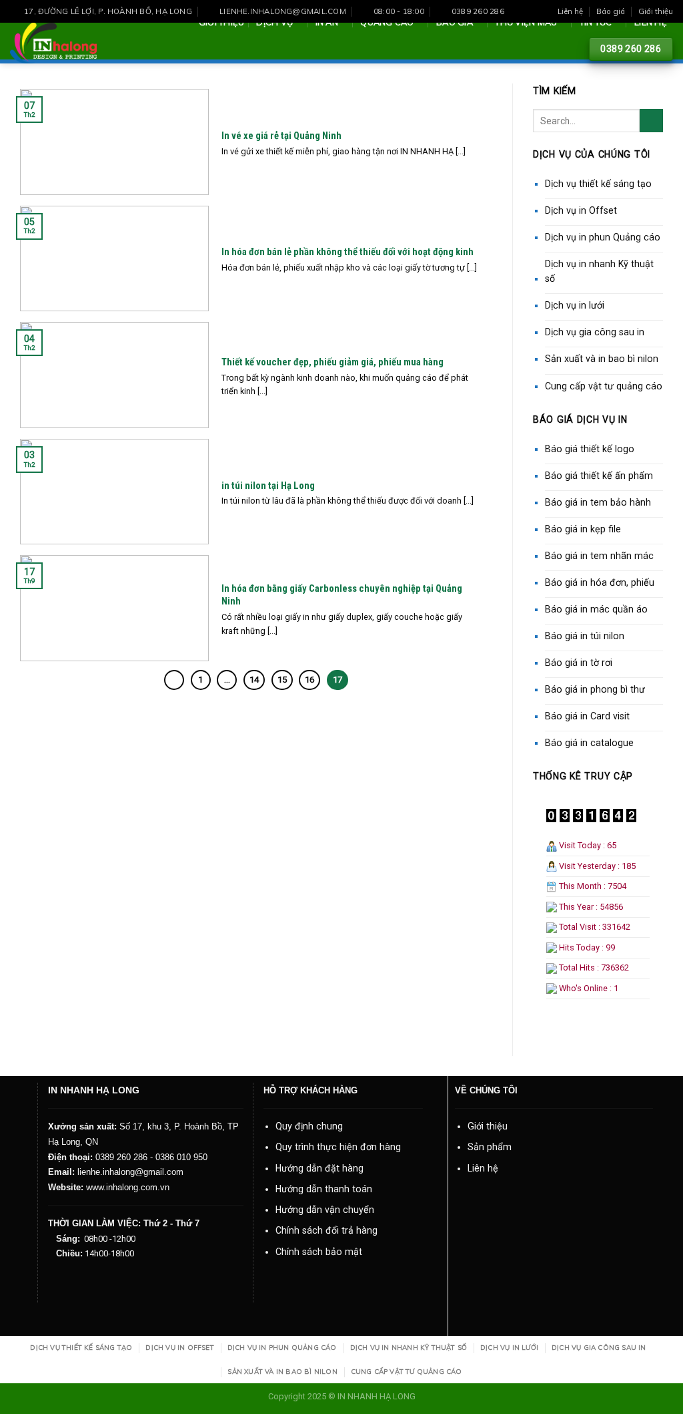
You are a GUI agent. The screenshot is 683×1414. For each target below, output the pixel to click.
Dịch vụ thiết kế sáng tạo (598, 183)
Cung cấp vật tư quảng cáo (603, 386)
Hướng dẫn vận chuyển (324, 1209)
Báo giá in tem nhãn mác (599, 555)
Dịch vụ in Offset (581, 210)
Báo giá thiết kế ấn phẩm (599, 475)
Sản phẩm (490, 1146)
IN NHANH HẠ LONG (376, 1396)
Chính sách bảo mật (318, 1251)
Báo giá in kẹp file (583, 529)
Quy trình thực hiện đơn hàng (338, 1146)
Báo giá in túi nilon (584, 636)
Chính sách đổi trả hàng (326, 1230)
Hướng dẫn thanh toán (323, 1189)
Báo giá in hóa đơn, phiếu (599, 582)
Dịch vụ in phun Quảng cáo (602, 237)
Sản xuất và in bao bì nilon (601, 358)
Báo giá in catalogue (589, 742)
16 (309, 680)
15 (282, 680)
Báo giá (610, 11)
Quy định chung (309, 1126)
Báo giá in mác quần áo (596, 609)
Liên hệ (570, 11)
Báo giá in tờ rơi (578, 662)
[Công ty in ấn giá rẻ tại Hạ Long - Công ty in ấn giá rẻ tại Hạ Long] (53, 43)
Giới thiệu (655, 11)
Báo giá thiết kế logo (589, 449)
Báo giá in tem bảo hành (598, 502)
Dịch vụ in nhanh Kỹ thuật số (599, 271)
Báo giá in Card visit (587, 716)
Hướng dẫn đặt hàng (319, 1168)
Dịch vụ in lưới (574, 305)
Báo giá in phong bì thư (595, 689)
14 (254, 680)
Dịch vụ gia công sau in (594, 332)
